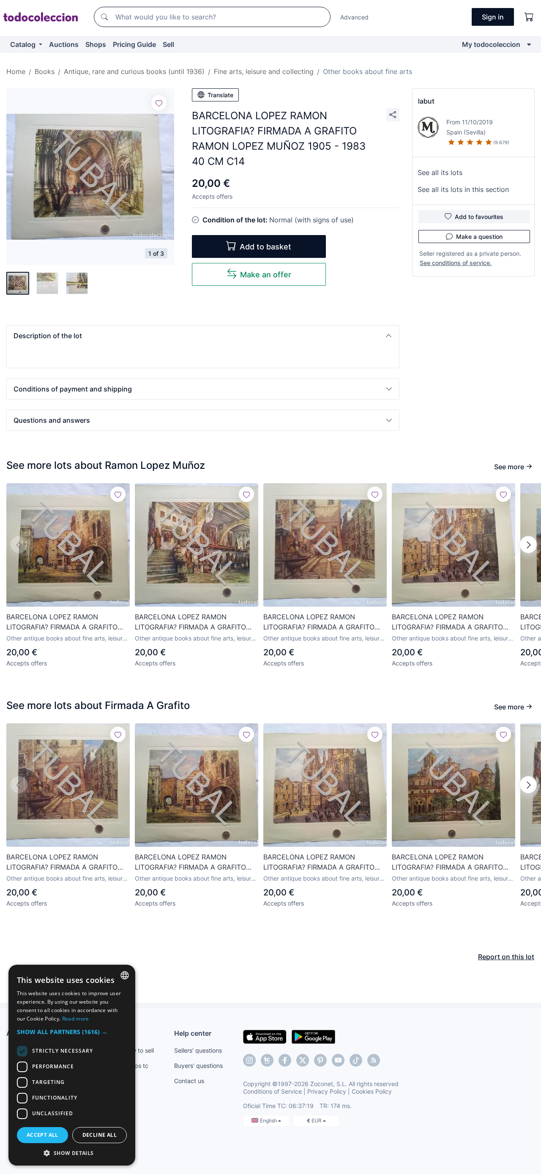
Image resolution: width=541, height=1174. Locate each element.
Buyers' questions (198, 1065)
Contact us (189, 1080)
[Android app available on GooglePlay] (313, 1036)
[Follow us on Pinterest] (320, 1060)
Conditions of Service (272, 1091)
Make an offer (265, 274)
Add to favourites (479, 216)
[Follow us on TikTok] (356, 1060)
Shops (95, 44)
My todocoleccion (491, 44)
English (269, 1120)
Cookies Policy (372, 1091)
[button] (203, 336)
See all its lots (440, 172)
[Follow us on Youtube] (338, 1060)
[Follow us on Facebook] (285, 1060)
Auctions (64, 44)
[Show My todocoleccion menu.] (529, 44)
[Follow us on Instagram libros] (267, 1060)
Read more (75, 1018)
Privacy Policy (326, 1091)
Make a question (479, 236)
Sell (168, 44)
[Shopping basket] (529, 16)
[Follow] (159, 102)
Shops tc (136, 1065)
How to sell (139, 1050)
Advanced (354, 17)
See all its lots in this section (463, 189)
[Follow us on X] (302, 1060)
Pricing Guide (134, 44)
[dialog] (71, 1065)
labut (426, 101)
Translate (220, 95)
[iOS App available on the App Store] (265, 1036)
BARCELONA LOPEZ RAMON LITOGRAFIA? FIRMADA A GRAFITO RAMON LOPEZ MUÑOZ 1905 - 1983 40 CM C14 (64, 622)
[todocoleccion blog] (373, 1060)
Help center (192, 1033)
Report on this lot (506, 956)
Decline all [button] (99, 1134)
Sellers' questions (198, 1050)
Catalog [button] (23, 44)
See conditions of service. (456, 262)
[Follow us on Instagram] (249, 1060)
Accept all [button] (42, 1134)
